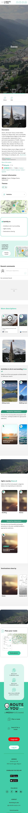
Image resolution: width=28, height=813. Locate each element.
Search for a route (15, 728)
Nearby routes (6, 253)
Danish (4, 170)
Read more (23, 155)
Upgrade (14, 739)
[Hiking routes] (9, 391)
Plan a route (16, 719)
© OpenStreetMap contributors (21, 213)
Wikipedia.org (8, 158)
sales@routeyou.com (14, 805)
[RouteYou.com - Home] (7, 2)
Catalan (21, 168)
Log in (14, 747)
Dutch (8, 170)
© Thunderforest (13, 213)
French (13, 170)
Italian (22, 170)
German (18, 170)
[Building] (9, 500)
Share (5, 100)
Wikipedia (5, 92)
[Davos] (9, 585)
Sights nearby (7, 228)
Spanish (4, 172)
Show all (14, 481)
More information (6, 162)
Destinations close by (9, 231)
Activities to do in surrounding (11, 226)
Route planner (14, 653)
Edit (12, 100)
